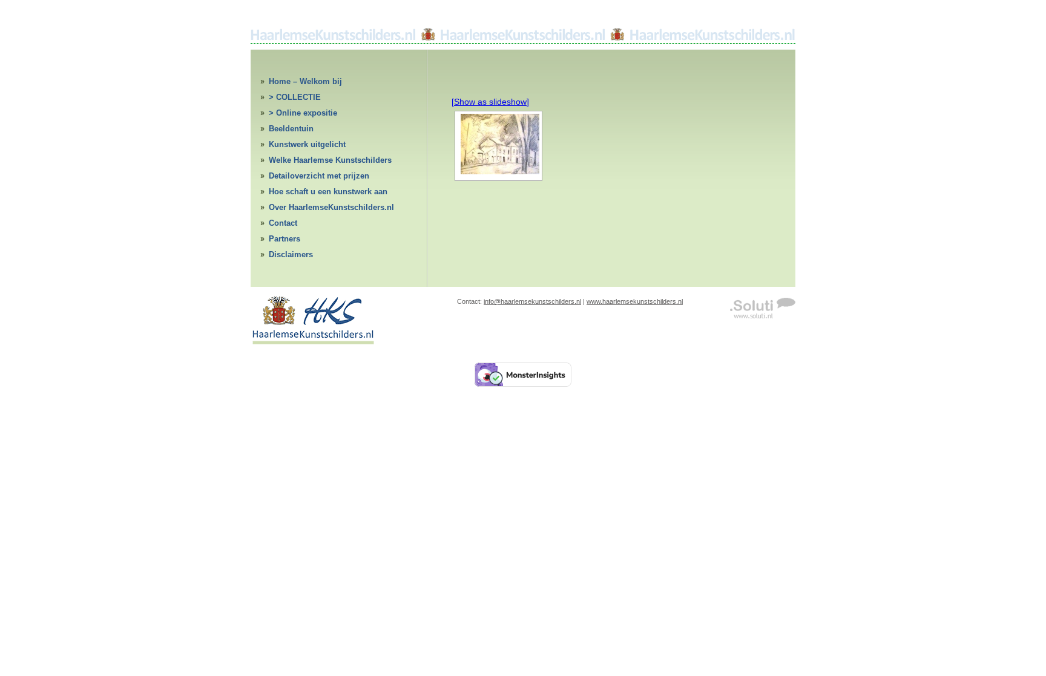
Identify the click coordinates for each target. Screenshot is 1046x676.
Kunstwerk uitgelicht (307, 144)
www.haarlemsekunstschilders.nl (635, 301)
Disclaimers (291, 254)
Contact (283, 223)
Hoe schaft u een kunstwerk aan (328, 191)
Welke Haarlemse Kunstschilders (330, 160)
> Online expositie (303, 112)
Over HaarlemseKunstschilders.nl (331, 207)
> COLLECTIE (295, 97)
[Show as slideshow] (490, 102)
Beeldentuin (291, 128)
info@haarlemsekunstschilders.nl (532, 301)
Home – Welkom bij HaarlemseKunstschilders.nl (321, 83)
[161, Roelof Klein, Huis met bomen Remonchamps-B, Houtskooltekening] (498, 144)
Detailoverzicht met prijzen (319, 175)
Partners (284, 238)
